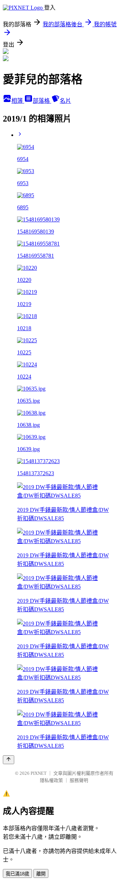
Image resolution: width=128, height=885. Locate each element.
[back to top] (8, 759)
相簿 (17, 101)
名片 (65, 101)
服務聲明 (79, 780)
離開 (41, 873)
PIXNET (39, 773)
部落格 (42, 101)
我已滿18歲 (17, 873)
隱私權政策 (51, 780)
